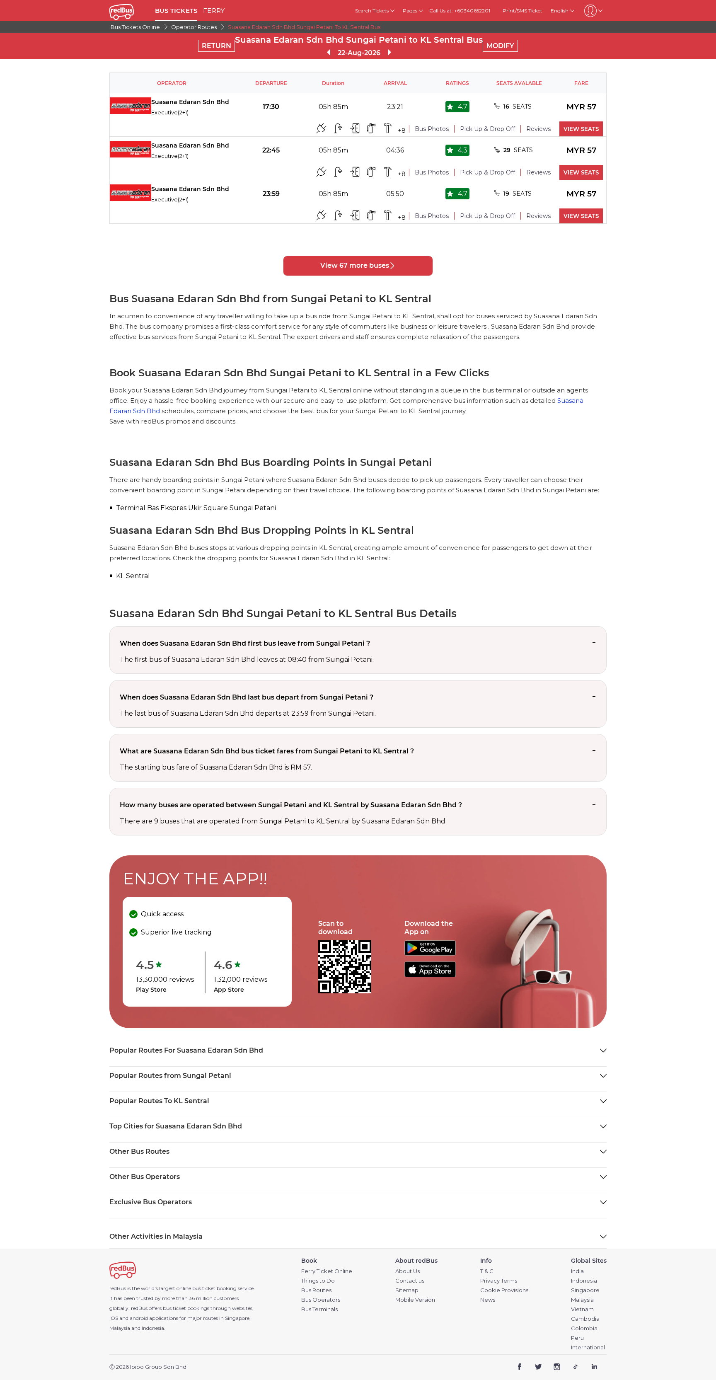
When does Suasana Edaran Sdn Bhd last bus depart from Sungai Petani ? (246, 697)
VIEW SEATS (581, 129)
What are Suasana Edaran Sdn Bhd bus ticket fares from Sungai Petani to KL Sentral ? (267, 751)
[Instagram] (557, 1367)
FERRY (214, 11)
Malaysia (582, 1300)
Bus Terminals (319, 1309)
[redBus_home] (129, 10)
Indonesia (584, 1280)
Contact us (409, 1280)
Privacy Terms (498, 1280)
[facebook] (520, 1367)
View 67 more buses (354, 265)
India (577, 1271)
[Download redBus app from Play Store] (430, 953)
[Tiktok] (575, 1367)
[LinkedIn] (594, 1367)
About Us (407, 1271)
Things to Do (318, 1280)
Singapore (585, 1290)
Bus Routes (316, 1290)
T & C (486, 1271)
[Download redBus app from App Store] (430, 975)
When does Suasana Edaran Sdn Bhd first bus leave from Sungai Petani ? (245, 643)
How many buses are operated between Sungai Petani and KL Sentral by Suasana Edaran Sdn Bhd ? (291, 805)
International (588, 1347)
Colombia (584, 1328)
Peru (577, 1338)
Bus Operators (320, 1300)
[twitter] (538, 1367)
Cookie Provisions (504, 1290)
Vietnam (582, 1309)
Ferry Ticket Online (326, 1271)
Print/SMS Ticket (522, 10)
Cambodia (585, 1319)
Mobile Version (415, 1300)
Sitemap (406, 1290)
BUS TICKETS (176, 11)
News (487, 1300)
